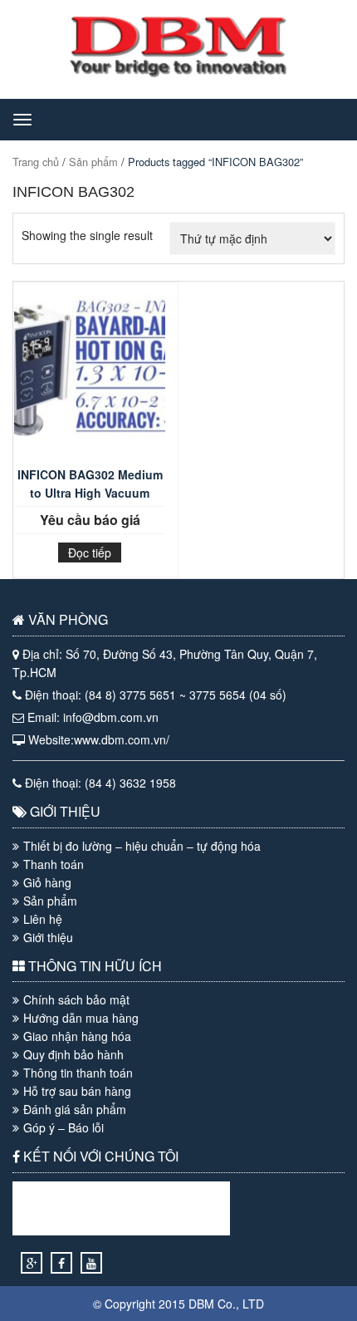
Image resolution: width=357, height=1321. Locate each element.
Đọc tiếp (89, 552)
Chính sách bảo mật (76, 999)
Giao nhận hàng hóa (77, 1036)
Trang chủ (35, 161)
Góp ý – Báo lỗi (63, 1127)
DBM (201, 1303)
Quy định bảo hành (73, 1054)
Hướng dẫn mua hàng (81, 1017)
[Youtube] (91, 1263)
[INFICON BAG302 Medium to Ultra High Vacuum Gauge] (89, 378)
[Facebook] (61, 1263)
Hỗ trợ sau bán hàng (77, 1091)
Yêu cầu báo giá (90, 519)
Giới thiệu (48, 937)
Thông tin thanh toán (78, 1072)
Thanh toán (53, 864)
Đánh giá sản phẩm (74, 1109)
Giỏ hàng (47, 882)
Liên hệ (42, 919)
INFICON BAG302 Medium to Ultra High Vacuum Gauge (90, 486)
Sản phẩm (93, 161)
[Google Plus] (32, 1263)
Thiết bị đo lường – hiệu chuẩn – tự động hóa (142, 845)
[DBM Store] (178, 72)
